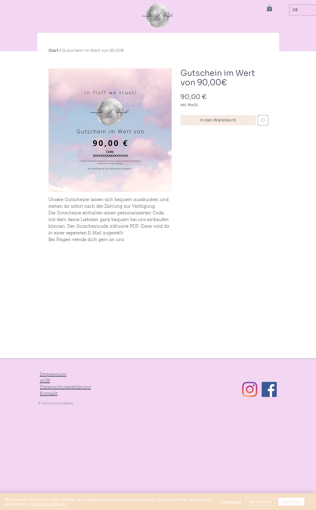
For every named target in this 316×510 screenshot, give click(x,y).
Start (53, 50)
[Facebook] (269, 389)
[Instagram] (249, 389)
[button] (269, 7)
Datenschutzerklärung (48, 503)
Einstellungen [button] (231, 501)
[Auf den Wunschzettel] (263, 120)
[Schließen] (310, 501)
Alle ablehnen (260, 501)
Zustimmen (291, 501)
